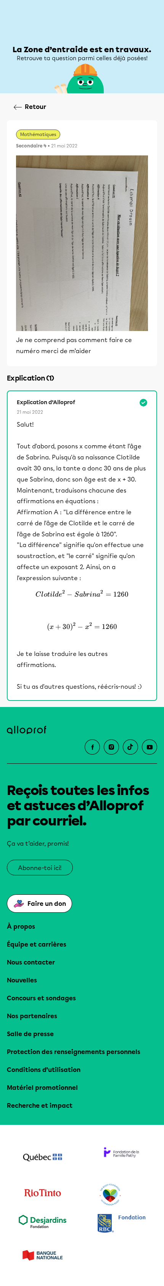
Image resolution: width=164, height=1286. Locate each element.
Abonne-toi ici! (40, 868)
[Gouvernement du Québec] (42, 1158)
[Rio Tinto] (42, 1195)
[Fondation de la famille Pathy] (121, 1158)
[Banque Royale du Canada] (121, 1224)
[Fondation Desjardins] (42, 1224)
